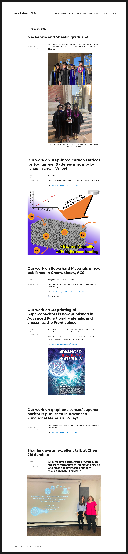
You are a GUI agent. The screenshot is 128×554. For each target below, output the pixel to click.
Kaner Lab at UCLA (24, 13)
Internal (113, 13)
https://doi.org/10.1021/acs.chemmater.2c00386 (68, 292)
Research (64, 13)
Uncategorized (31, 46)
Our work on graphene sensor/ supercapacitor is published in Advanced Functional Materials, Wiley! (63, 413)
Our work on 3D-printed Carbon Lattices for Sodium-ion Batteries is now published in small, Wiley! (63, 164)
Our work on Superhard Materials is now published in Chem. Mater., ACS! (63, 270)
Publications (87, 13)
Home (57, 13)
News (96, 13)
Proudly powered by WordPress (32, 546)
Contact (105, 13)
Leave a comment (32, 49)
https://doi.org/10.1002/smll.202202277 (65, 185)
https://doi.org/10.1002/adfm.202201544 (66, 344)
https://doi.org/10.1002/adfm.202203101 (66, 432)
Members (75, 13)
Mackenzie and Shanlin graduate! (57, 37)
